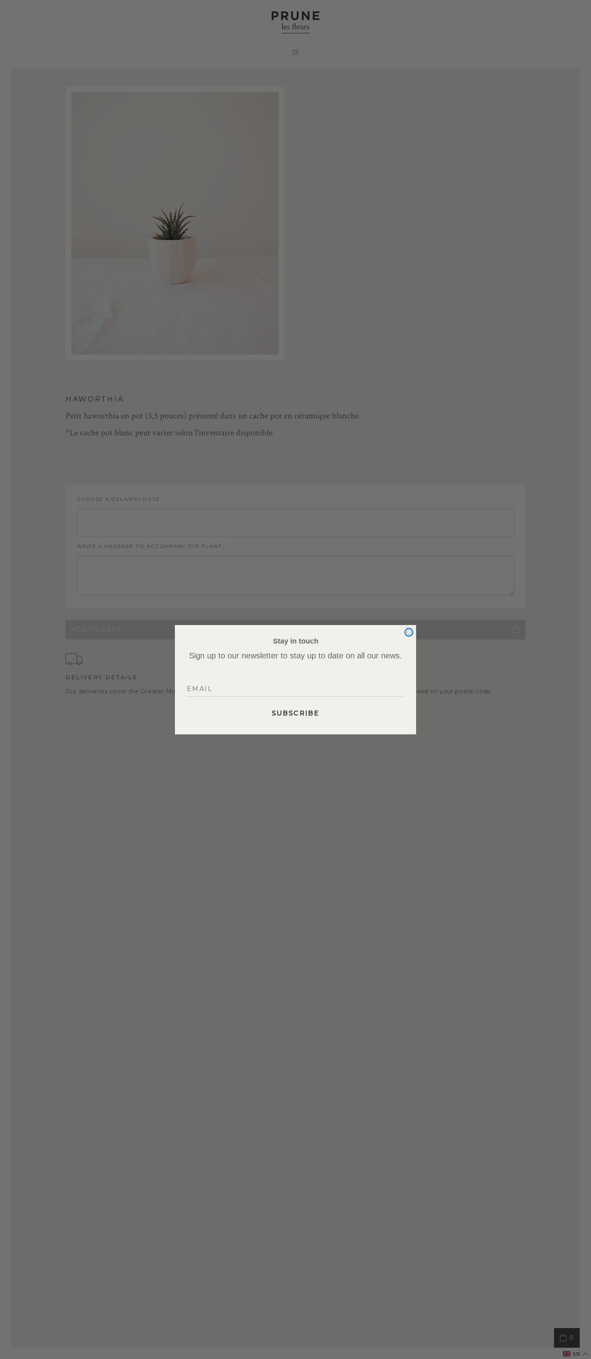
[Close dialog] (409, 632)
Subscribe (296, 713)
